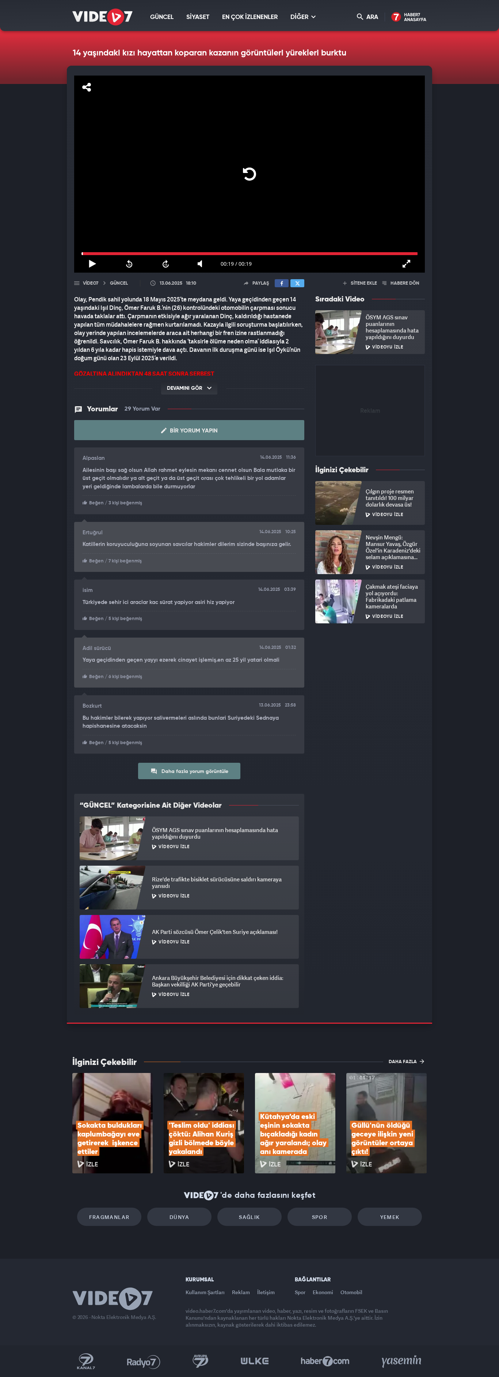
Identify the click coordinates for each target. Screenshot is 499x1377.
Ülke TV (255, 1361)
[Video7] (102, 17)
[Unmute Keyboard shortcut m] (202, 264)
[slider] (249, 253)
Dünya (179, 1216)
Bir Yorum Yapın (193, 431)
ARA (371, 17)
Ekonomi (323, 1292)
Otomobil (351, 1292)
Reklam (241, 1292)
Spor (320, 1216)
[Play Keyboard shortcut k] (92, 264)
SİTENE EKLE (363, 283)
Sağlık (249, 1216)
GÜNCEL (162, 17)
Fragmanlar (109, 1216)
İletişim (266, 1292)
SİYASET (197, 17)
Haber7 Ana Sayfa (409, 17)
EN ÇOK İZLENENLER (250, 17)
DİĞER (300, 17)
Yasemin (402, 1361)
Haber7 (325, 1361)
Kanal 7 (86, 1361)
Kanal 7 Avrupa (201, 1361)
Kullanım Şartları (205, 1292)
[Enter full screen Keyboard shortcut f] (406, 264)
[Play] (249, 174)
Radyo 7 (143, 1361)
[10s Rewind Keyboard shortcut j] (129, 264)
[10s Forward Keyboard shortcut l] (166, 264)
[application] (249, 174)
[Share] (86, 87)
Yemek (390, 1216)
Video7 (90, 283)
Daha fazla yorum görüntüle (194, 771)
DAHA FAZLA (403, 1061)
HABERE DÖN (404, 283)
